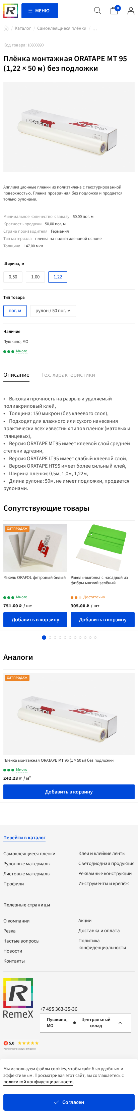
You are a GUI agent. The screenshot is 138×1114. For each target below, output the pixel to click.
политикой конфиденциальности (38, 1082)
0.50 (13, 276)
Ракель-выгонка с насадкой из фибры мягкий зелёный (99, 580)
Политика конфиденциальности (102, 944)
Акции (84, 920)
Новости (12, 951)
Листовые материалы (27, 873)
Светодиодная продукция (106, 863)
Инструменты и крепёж (103, 883)
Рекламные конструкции (105, 873)
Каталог (23, 28)
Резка (9, 931)
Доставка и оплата (99, 930)
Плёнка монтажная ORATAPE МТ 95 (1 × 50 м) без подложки (58, 760)
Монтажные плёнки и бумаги (94, 29)
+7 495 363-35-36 (58, 1009)
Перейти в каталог (24, 837)
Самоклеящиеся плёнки (61, 28)
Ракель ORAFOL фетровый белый (34, 578)
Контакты (14, 961)
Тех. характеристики (68, 375)
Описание (16, 375)
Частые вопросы (21, 941)
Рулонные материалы (27, 863)
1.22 (58, 276)
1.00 (35, 276)
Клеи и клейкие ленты (102, 853)
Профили (13, 883)
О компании (16, 920)
